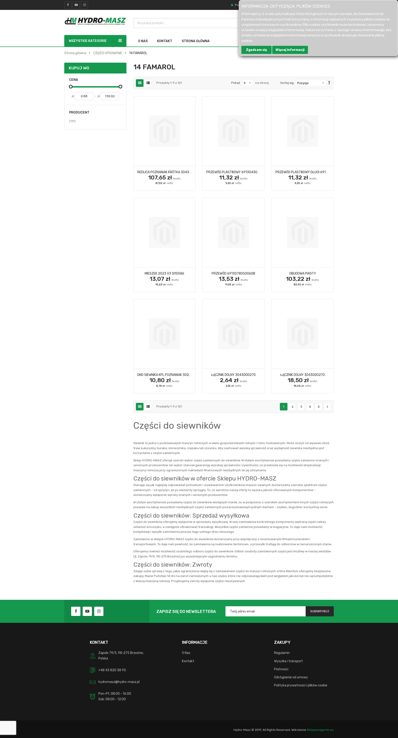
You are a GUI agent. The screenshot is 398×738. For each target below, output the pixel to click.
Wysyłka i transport (288, 661)
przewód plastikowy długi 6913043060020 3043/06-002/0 (324, 172)
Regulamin (282, 653)
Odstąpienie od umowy (291, 677)
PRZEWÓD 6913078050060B (233, 273)
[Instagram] (84, 5)
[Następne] (327, 406)
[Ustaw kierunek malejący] (329, 82)
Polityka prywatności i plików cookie (300, 685)
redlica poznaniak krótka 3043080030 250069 (176, 172)
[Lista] (148, 83)
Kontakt (188, 661)
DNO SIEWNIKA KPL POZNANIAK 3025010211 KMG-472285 (179, 375)
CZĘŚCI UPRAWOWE (107, 53)
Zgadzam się (256, 50)
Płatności (281, 669)
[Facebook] (67, 5)
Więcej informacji (290, 50)
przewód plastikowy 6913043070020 (236, 172)
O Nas (186, 653)
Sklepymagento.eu (320, 730)
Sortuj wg (287, 83)
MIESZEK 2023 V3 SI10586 (164, 273)
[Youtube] (76, 5)
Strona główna (75, 53)
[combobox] (204, 23)
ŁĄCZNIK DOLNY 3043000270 (233, 375)
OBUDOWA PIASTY (302, 273)
